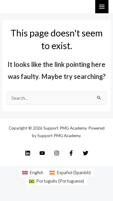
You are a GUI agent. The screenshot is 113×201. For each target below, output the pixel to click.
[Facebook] (71, 153)
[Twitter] (85, 153)
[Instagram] (56, 153)
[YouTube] (42, 153)
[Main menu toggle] (101, 6)
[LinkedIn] (27, 153)
